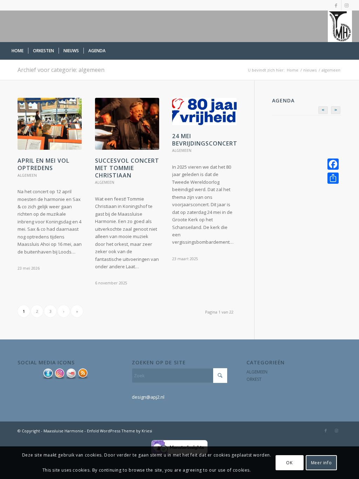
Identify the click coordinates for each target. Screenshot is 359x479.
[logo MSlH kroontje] (340, 26)
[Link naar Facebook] (336, 5)
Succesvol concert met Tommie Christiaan (127, 168)
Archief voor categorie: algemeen (61, 70)
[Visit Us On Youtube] (71, 378)
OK (289, 463)
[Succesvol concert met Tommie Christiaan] (127, 124)
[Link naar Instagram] (346, 5)
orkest (254, 379)
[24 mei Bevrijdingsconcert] (204, 111)
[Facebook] (333, 164)
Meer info (321, 463)
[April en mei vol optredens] (50, 124)
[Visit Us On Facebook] (48, 378)
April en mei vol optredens (43, 164)
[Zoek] (348, 51)
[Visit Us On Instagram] (59, 378)
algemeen (27, 175)
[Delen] (333, 178)
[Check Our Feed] (82, 378)
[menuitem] (17, 51)
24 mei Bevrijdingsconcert (204, 139)
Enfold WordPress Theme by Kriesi (119, 430)
